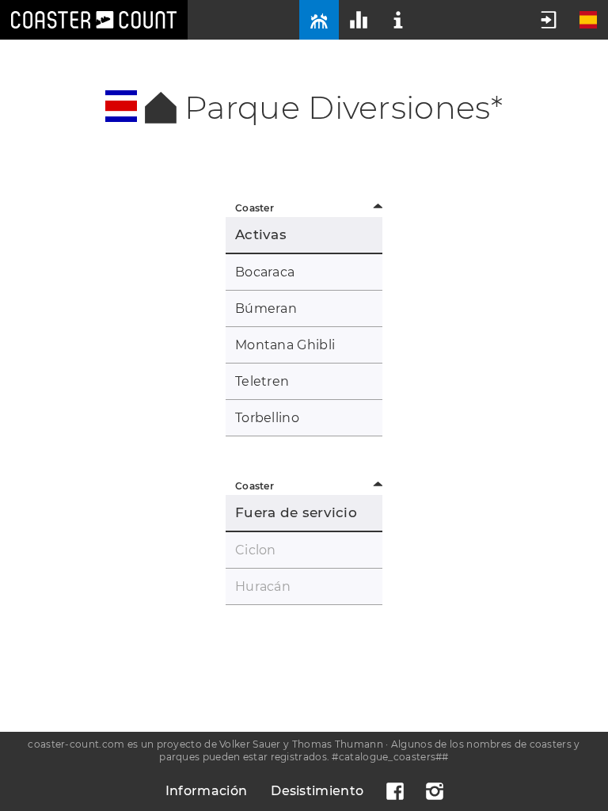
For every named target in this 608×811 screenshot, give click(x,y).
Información (206, 790)
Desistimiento (317, 790)
